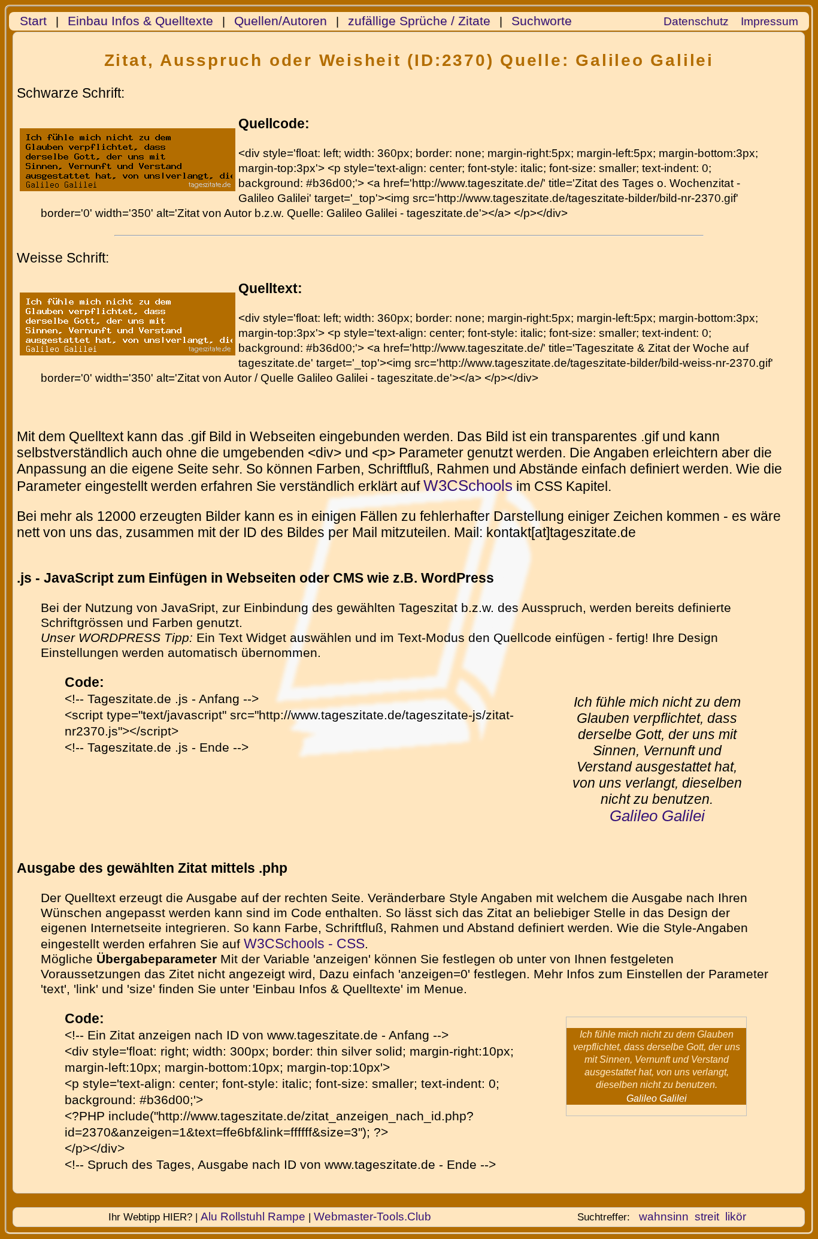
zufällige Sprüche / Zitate (419, 21)
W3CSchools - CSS (304, 943)
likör (735, 1216)
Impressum (769, 21)
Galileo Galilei (657, 815)
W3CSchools (468, 485)
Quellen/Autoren (280, 21)
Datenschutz (696, 21)
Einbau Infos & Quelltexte (140, 21)
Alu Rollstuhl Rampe (253, 1216)
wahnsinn (664, 1216)
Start (33, 21)
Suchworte (541, 21)
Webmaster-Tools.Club (372, 1216)
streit (707, 1216)
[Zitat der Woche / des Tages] (127, 348)
